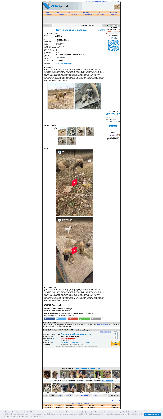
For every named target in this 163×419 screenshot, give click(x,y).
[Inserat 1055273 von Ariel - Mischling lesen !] (64, 377)
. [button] (35, 416)
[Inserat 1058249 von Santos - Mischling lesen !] (116, 377)
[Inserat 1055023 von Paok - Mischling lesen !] (116, 391)
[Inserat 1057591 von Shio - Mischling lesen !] (56, 377)
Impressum (118, 1)
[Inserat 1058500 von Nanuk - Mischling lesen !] (90, 391)
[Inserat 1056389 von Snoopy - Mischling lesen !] (98, 377)
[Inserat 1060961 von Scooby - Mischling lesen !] (81, 377)
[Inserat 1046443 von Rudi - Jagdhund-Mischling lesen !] (81, 391)
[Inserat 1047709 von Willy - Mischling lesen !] (56, 391)
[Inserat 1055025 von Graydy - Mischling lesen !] (64, 391)
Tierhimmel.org (89, 1)
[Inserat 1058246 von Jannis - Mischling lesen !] (73, 377)
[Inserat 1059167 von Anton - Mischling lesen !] (107, 377)
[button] (49, 319)
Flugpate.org (97, 1)
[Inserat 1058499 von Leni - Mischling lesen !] (90, 377)
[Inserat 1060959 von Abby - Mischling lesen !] (73, 391)
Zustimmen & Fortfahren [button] (152, 414)
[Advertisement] (81, 19)
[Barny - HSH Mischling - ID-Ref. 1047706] (60, 109)
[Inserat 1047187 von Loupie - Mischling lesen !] (47, 391)
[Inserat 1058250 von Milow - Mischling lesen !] (47, 377)
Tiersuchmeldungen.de (108, 1)
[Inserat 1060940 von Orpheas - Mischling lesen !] (107, 391)
